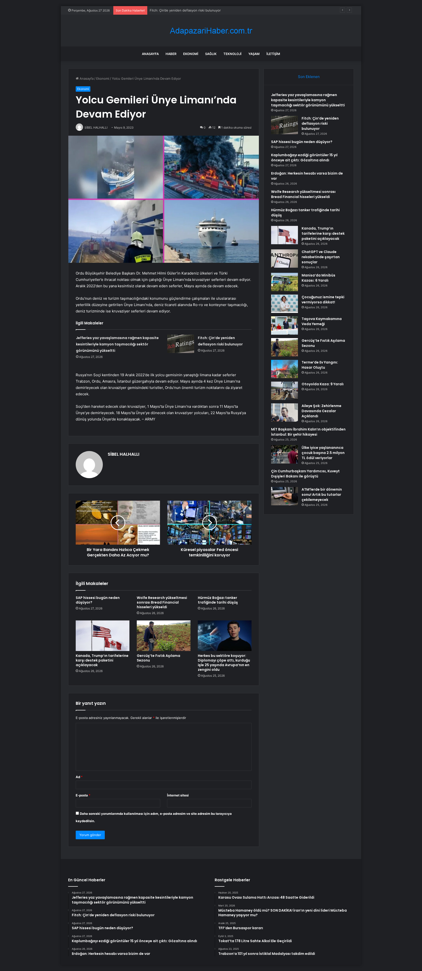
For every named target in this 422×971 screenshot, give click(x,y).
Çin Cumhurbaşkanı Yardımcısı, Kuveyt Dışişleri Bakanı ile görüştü (305, 474)
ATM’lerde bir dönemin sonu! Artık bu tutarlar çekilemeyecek (322, 494)
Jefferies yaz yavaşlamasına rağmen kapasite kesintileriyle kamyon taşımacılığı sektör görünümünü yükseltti (117, 344)
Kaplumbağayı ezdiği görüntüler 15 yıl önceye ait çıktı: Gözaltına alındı (304, 158)
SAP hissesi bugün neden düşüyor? (177, 10)
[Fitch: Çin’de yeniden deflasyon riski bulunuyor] (180, 344)
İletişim (273, 54)
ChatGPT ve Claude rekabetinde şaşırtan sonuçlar (321, 257)
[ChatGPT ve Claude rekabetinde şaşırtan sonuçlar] (284, 258)
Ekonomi (190, 54)
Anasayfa (150, 54)
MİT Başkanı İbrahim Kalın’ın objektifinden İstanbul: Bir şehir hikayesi (308, 432)
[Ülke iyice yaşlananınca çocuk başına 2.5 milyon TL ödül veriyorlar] (284, 454)
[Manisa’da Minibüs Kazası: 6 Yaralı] (284, 282)
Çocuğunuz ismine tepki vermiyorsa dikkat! (323, 300)
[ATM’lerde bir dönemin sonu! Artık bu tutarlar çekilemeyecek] (284, 496)
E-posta (83, 795)
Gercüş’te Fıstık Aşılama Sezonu (158, 658)
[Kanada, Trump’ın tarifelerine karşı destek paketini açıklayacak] (102, 635)
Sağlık (211, 54)
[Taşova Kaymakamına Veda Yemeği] (284, 325)
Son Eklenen (309, 76)
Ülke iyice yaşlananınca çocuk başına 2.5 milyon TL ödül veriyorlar (323, 452)
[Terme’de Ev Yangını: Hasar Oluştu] (284, 369)
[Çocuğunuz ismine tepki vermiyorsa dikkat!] (284, 304)
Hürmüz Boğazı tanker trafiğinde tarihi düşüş (218, 600)
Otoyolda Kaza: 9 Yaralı (323, 384)
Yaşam (254, 54)
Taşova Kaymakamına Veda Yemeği (322, 321)
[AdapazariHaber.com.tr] (211, 31)
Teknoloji (232, 54)
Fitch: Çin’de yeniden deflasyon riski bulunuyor (320, 123)
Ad (79, 777)
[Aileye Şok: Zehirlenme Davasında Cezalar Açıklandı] (284, 412)
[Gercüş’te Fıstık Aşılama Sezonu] (163, 635)
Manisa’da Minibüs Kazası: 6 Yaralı (318, 278)
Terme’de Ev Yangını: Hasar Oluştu (320, 365)
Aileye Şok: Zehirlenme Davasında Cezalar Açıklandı (321, 411)
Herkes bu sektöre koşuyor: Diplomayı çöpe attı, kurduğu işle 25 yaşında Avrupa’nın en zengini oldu (224, 662)
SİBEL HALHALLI (123, 454)
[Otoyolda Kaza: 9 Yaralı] (284, 391)
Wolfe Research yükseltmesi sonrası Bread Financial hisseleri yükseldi (162, 602)
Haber (171, 54)
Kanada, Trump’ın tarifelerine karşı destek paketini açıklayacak (102, 660)
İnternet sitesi (178, 795)
